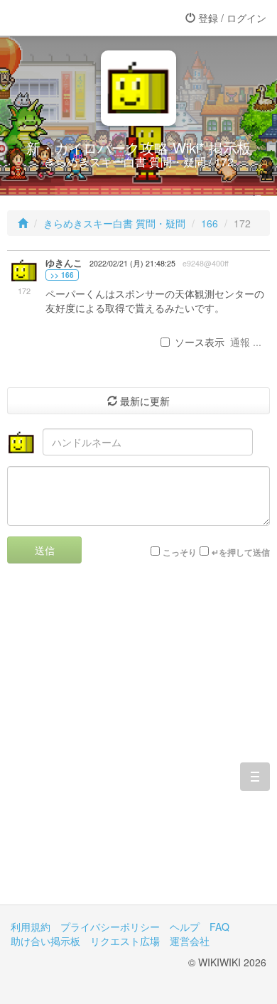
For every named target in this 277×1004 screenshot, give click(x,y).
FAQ (219, 926)
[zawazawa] (67, 18)
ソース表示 (199, 342)
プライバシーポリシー (110, 926)
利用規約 (30, 926)
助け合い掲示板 (45, 941)
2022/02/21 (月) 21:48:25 (132, 263)
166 (209, 223)
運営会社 (190, 941)
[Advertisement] (138, 744)
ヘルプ (185, 926)
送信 (45, 550)
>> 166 (62, 275)
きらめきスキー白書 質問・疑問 (114, 223)
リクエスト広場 (125, 941)
